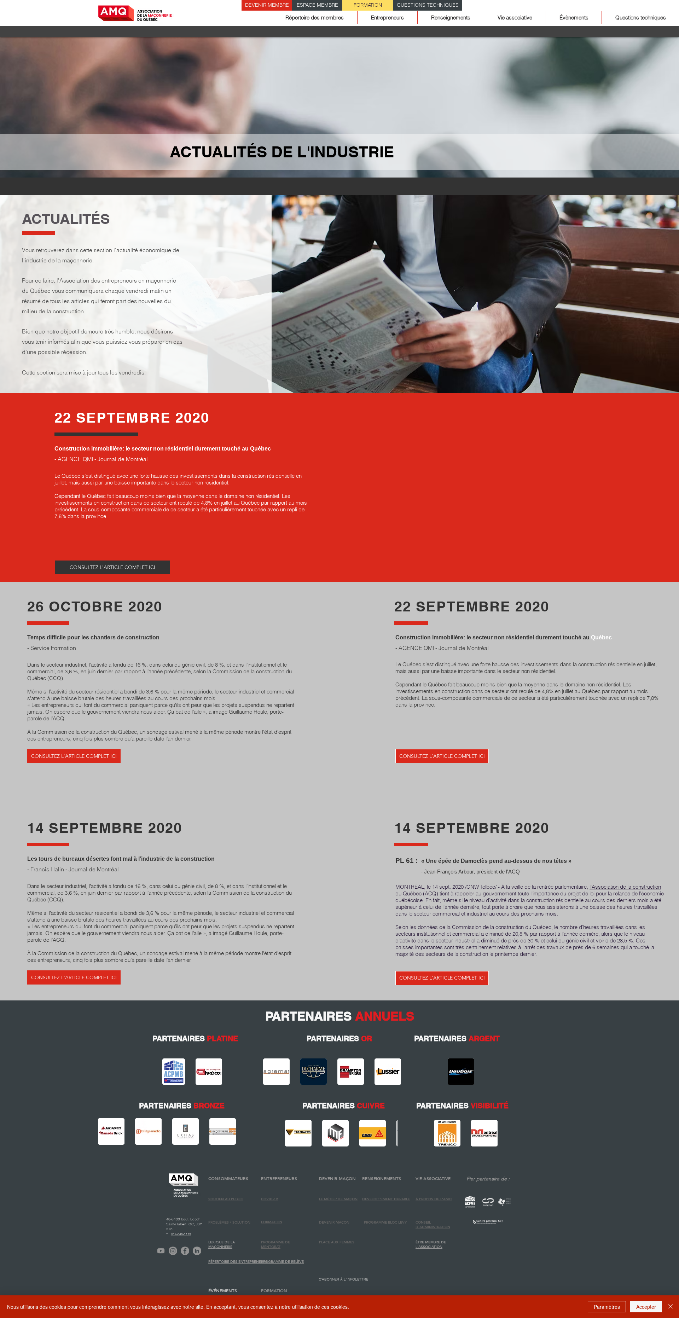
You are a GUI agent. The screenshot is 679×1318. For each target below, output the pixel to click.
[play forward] (215, 1071)
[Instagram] (173, 1251)
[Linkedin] (197, 1251)
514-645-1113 (181, 1234)
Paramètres (607, 1306)
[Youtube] (161, 1251)
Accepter (646, 1306)
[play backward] (171, 1071)
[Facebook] (185, 1251)
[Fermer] (670, 1306)
